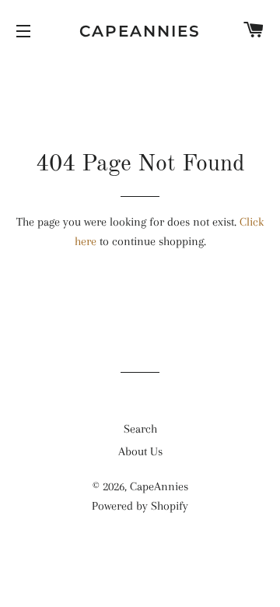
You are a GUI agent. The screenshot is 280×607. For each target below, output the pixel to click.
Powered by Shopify (140, 506)
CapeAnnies (140, 31)
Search (140, 429)
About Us (140, 451)
